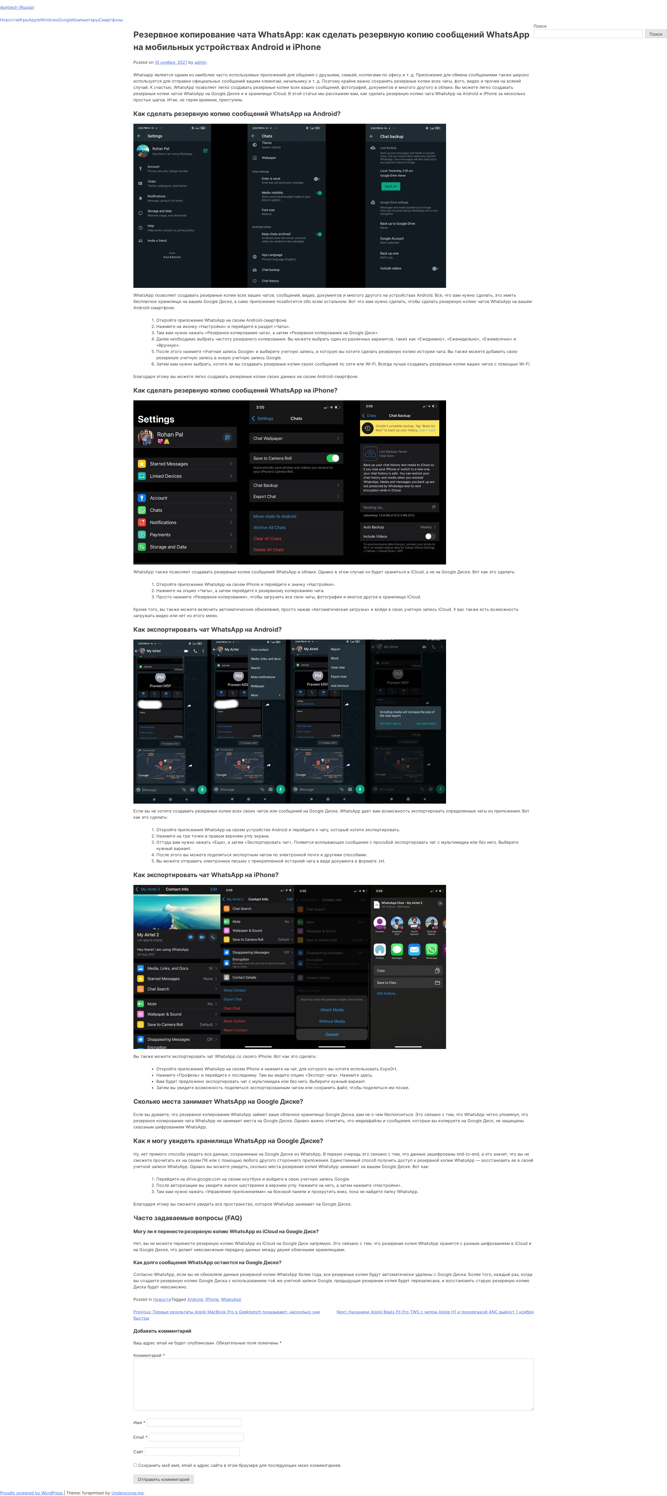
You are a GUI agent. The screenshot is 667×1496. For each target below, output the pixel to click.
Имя (139, 1422)
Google (65, 19)
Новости (9, 19)
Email (140, 1437)
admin (201, 62)
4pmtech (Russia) (17, 7)
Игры (23, 19)
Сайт (138, 1451)
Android (195, 1299)
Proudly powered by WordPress (32, 1492)
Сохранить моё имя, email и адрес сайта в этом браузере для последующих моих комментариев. (239, 1465)
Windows (49, 19)
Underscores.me (128, 1492)
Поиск (540, 26)
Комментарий (149, 1355)
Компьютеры (85, 19)
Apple (34, 19)
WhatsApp (231, 1299)
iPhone (212, 1299)
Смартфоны (111, 19)
